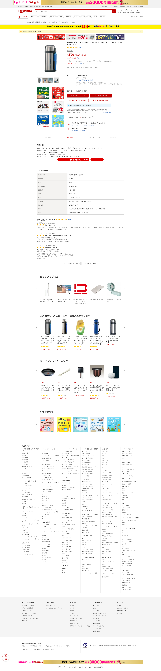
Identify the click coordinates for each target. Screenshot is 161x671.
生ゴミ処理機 (25, 552)
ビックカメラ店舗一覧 (125, 6)
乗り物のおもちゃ (106, 477)
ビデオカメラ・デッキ (48, 466)
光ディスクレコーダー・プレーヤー (50, 461)
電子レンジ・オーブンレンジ (29, 511)
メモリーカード (46, 475)
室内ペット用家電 (106, 551)
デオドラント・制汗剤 (87, 549)
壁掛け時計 (125, 510)
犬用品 (104, 531)
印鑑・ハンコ (125, 486)
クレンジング (85, 542)
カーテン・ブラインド (127, 557)
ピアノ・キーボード (67, 483)
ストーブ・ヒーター (27, 485)
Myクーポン (73, 615)
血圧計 (44, 559)
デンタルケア (45, 539)
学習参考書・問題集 (67, 540)
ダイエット (85, 562)
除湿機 (24, 503)
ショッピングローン (27, 610)
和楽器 (64, 505)
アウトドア (125, 473)
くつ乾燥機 (25, 464)
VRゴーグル (65, 477)
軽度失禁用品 (85, 532)
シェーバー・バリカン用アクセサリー (50, 532)
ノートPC (44, 494)
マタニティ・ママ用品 (107, 510)
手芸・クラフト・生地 (127, 493)
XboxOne (84, 490)
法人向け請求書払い (75, 623)
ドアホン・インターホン (108, 562)
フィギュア (105, 481)
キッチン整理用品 (86, 462)
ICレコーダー (45, 471)
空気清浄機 (68, 16)
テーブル (124, 544)
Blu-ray (64, 568)
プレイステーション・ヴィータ (90, 495)
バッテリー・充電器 (67, 464)
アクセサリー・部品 (47, 477)
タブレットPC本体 (67, 453)
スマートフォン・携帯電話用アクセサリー (70, 456)
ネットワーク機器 (46, 507)
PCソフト (44, 518)
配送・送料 (96, 605)
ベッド (124, 537)
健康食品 (84, 566)
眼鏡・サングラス (126, 478)
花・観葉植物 (105, 577)
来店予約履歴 (73, 621)
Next (126, 37)
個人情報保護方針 (121, 610)
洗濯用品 (124, 490)
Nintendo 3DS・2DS (87, 488)
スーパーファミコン (87, 510)
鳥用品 (104, 540)
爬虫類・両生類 (106, 545)
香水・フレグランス (87, 553)
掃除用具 (124, 488)
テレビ (95, 16)
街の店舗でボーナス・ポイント (54, 608)
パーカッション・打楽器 (68, 498)
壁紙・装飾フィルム (127, 563)
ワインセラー (25, 534)
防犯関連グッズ (126, 582)
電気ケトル (25, 532)
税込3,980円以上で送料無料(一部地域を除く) (41, 6)
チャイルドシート (106, 521)
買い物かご (72, 605)
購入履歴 (72, 613)
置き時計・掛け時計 (127, 561)
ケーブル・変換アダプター (69, 462)
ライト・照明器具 (26, 477)
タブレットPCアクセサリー (69, 459)
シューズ (124, 460)
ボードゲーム (105, 490)
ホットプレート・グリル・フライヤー (30, 524)
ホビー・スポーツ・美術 (68, 524)
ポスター (64, 562)
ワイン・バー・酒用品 (87, 473)
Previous (35, 37)
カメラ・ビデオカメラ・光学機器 (50, 456)
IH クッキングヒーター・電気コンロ (30, 539)
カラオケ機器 (65, 507)
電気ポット (25, 530)
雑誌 (63, 535)
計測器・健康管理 (86, 564)
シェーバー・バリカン (48, 529)
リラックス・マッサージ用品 (89, 573)
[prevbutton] (37, 289)
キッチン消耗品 (86, 460)
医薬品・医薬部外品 (87, 516)
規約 (110, 112)
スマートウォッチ (126, 514)
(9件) (80, 47)
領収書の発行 (96, 618)
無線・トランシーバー (48, 480)
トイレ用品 (125, 497)
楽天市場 (140, 6)
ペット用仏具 (105, 549)
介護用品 (84, 528)
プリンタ (44, 500)
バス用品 (124, 495)
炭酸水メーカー (26, 543)
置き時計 (124, 512)
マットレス (125, 533)
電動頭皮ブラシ (46, 541)
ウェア (124, 467)
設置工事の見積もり (27, 615)
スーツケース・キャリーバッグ (130, 520)
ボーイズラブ (65, 544)
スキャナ (44, 503)
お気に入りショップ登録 (99, 615)
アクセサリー (65, 496)
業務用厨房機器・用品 (87, 469)
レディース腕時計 (126, 507)
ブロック (104, 497)
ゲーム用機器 (45, 514)
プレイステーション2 (87, 499)
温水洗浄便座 (45, 550)
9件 (69, 219)
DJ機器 (64, 500)
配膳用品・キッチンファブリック (90, 467)
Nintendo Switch (86, 481)
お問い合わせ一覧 (78, 667)
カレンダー (65, 531)
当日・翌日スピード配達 (28, 605)
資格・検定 (65, 558)
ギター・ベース (66, 494)
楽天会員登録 (139, 16)
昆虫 (103, 547)
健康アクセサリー (86, 570)
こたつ (24, 490)
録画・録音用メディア (48, 458)
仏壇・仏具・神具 (126, 589)
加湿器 (24, 501)
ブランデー (105, 464)
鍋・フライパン (86, 451)
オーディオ (45, 453)
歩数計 (44, 555)
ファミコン (85, 508)
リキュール (105, 460)
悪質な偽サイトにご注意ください (45, 649)
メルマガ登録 (96, 621)
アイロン (24, 468)
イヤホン (60, 16)
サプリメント (85, 559)
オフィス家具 (125, 572)
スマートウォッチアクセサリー (70, 471)
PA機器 (64, 485)
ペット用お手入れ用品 (107, 533)
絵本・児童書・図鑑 (67, 517)
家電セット (34, 16)
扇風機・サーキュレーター (29, 499)
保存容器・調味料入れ (87, 458)
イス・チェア (125, 548)
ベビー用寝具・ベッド (107, 514)
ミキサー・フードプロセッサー (30, 536)
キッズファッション (107, 505)
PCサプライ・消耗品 (47, 505)
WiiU (83, 502)
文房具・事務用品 (126, 484)
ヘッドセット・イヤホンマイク (70, 466)
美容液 (84, 545)
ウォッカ (104, 462)
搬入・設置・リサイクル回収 (29, 613)
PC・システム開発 (67, 551)
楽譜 (63, 526)
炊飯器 (24, 513)
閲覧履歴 (72, 610)
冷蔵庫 (83, 16)
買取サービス (25, 621)
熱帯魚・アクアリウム (107, 536)
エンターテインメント (68, 520)
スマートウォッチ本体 (68, 468)
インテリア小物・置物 (127, 574)
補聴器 (44, 548)
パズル (104, 486)
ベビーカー (105, 519)
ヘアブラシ (45, 526)
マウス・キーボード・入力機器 (50, 512)
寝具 (123, 530)
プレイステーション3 (87, 497)
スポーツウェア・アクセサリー (130, 476)
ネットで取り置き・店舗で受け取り (31, 618)
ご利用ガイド (105, 6)
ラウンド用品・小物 (127, 464)
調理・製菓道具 (86, 453)
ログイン (133, 16)
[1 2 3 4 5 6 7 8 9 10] (72, 67)
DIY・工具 (104, 559)
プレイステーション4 (87, 486)
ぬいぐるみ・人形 (106, 473)
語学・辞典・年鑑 (66, 546)
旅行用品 (124, 524)
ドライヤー (53, 16)
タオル (124, 499)
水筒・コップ (56, 22)
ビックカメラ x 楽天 (23, 6)
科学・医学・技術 (66, 549)
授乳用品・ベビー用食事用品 (109, 516)
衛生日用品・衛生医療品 (88, 521)
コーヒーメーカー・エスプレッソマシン (30, 520)
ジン (103, 456)
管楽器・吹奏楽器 (66, 489)
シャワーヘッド (46, 544)
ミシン (24, 471)
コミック (64, 515)
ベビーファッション (107, 507)
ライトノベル (65, 555)
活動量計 (44, 553)
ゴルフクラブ (125, 458)
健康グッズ (85, 568)
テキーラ (104, 467)
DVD (63, 572)
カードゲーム (105, 488)
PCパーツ (44, 516)
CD (63, 570)
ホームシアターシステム (48, 468)
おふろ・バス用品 (106, 512)
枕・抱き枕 (125, 535)
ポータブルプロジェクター (49, 486)
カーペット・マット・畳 (128, 559)
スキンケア (85, 538)
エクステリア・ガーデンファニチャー (110, 573)
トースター (25, 517)
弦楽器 (64, 503)
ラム (103, 458)
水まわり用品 (85, 476)
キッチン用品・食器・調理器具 (31, 22)
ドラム (64, 492)
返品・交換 (96, 610)
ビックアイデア (43, 16)
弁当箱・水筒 (46, 22)
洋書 (63, 553)
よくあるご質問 (114, 6)
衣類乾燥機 (25, 459)
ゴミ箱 (124, 568)
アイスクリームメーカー (28, 554)
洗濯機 (89, 16)
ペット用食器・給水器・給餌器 (110, 542)
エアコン (76, 16)
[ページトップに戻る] (158, 442)
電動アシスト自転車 (127, 453)
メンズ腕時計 (125, 505)
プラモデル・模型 (106, 479)
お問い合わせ (96, 631)
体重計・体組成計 (46, 557)
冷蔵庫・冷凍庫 (26, 453)
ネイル (84, 547)
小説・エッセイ (66, 542)
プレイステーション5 (87, 484)
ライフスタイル (66, 533)
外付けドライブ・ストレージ (49, 509)
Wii (83, 504)
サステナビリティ (88, 667)
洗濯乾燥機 (25, 457)
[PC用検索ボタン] (114, 11)
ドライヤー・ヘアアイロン (49, 524)
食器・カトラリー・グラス (89, 456)
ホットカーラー (46, 537)
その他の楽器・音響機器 (68, 509)
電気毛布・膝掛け (26, 492)
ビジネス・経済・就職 (68, 529)
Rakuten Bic (25, 11)
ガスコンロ (25, 528)
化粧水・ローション (87, 540)
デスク (124, 546)
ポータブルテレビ (46, 473)
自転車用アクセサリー (127, 456)
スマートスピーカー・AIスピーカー (50, 482)
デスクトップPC (46, 492)
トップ (19, 22)
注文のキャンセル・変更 (99, 613)
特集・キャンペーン (51, 605)
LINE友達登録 (96, 623)
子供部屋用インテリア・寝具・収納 (130, 551)
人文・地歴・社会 (66, 538)
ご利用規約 (119, 613)
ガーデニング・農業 (107, 570)
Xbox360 (84, 493)
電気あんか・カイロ (27, 494)
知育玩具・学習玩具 (107, 475)
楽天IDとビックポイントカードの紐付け (80, 626)
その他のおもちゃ (106, 499)
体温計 (44, 562)
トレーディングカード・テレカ (110, 493)
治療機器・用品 (86, 519)
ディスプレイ (45, 498)
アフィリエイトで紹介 (99, 626)
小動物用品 (105, 538)
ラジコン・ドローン (107, 484)
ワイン (104, 453)
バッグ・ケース (126, 462)
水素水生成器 (25, 549)
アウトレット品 (126, 580)
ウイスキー (105, 451)
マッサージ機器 (46, 546)
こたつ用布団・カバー (127, 570)
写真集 (64, 560)
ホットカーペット (26, 488)
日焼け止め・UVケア (87, 551)
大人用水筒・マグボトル (68, 22)
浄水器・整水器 (26, 547)
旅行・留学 (65, 522)
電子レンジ (102, 16)
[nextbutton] (124, 289)
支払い (95, 608)
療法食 (104, 553)
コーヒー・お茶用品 (87, 471)
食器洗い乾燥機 (26, 545)
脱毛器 (44, 535)
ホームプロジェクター (48, 464)
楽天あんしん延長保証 (27, 608)
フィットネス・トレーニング (129, 469)
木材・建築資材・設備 (107, 568)
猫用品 (104, 529)
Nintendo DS (85, 506)
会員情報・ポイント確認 (76, 618)
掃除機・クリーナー (27, 466)
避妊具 (84, 523)
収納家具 (124, 554)
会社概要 (134, 6)
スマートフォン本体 (67, 451)
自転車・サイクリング (127, 451)
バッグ (124, 522)
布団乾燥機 (25, 462)
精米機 (24, 515)
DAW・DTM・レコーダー (68, 487)
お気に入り (72, 608)
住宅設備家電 (25, 475)
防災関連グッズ (106, 566)
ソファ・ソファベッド (127, 539)
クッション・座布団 (127, 541)
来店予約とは (105, 112)
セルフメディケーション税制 (29, 649)
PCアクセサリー (46, 496)
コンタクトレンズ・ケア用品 (89, 525)
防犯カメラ (105, 564)
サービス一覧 (69, 667)
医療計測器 (85, 530)
